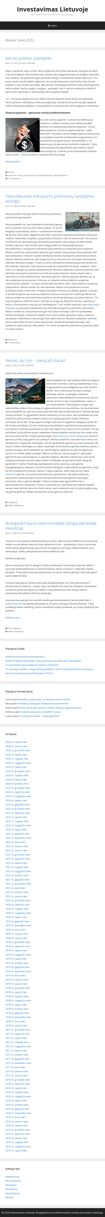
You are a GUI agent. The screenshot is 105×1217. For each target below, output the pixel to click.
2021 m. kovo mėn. (15, 888)
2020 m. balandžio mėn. (18, 925)
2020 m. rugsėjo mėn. (17, 908)
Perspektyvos (12, 1193)
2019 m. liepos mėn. (16, 958)
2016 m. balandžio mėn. (18, 1113)
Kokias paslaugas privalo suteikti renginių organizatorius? (50, 707)
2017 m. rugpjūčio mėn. (18, 1046)
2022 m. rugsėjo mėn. (17, 821)
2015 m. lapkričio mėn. (17, 1133)
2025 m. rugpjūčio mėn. (18, 762)
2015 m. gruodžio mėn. (18, 1129)
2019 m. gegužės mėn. (17, 967)
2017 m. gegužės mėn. (17, 1058)
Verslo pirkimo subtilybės (28, 58)
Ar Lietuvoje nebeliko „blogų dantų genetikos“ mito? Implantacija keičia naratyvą (48, 669)
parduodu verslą (15, 175)
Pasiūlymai (12, 502)
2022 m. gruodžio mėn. (18, 808)
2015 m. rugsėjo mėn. (17, 1142)
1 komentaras (14, 178)
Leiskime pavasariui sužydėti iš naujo (40, 711)
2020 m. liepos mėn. (16, 917)
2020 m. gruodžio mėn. (18, 900)
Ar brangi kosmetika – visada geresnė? (39, 716)
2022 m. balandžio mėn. (18, 837)
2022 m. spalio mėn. (16, 817)
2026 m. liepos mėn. (16, 742)
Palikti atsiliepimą (16, 505)
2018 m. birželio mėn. (17, 1008)
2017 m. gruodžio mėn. (18, 1029)
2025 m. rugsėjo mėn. (17, 758)
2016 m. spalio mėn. (16, 1088)
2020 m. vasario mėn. (17, 933)
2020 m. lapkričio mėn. (17, 904)
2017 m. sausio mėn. (16, 1075)
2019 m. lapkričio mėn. (17, 946)
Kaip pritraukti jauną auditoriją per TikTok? (29, 673)
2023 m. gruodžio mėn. (18, 787)
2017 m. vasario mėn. (17, 1071)
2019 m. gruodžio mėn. (18, 942)
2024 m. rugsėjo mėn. (17, 775)
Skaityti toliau (13, 161)
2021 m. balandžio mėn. (18, 883)
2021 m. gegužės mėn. (17, 879)
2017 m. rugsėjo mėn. (17, 1042)
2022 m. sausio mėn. (16, 850)
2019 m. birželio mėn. (17, 963)
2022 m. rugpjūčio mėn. (18, 825)
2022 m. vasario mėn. (17, 846)
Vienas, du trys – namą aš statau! (35, 360)
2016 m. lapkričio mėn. (17, 1083)
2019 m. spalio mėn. (16, 950)
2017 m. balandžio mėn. (18, 1063)
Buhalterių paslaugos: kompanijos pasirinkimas (44, 699)
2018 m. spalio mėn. (16, 992)
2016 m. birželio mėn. (17, 1104)
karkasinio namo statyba (70, 436)
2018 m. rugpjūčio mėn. (18, 1000)
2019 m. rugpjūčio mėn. (18, 954)
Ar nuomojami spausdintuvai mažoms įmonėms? (32, 664)
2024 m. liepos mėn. (16, 779)
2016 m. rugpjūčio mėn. (18, 1096)
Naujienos (12, 339)
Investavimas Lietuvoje (52, 9)
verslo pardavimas (44, 175)
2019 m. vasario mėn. (17, 979)
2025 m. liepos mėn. (16, 767)
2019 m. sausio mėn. (16, 983)
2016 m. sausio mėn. (16, 1125)
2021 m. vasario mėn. (17, 892)
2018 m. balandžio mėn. (18, 1017)
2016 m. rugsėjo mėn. (17, 1092)
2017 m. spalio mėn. (16, 1038)
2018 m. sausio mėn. (16, 1025)
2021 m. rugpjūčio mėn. (18, 871)
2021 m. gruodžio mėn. (18, 854)
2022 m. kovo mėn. (15, 842)
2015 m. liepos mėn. (16, 1150)
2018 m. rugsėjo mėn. (17, 996)
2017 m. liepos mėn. (16, 1050)
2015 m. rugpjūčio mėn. (18, 1146)
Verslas (11, 172)
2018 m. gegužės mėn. (17, 1013)
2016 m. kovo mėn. (15, 1117)
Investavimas (12, 1176)
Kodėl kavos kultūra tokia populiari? (25, 656)
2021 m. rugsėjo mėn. (17, 867)
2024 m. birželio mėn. (17, 783)
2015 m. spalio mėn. (16, 1138)
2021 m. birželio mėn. (17, 875)
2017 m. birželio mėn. (17, 1054)
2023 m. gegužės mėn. (17, 804)
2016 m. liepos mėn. (16, 1100)
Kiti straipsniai (14, 628)
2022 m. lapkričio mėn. (17, 812)
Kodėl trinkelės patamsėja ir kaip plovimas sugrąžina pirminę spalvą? (43, 660)
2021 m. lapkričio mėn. (17, 858)
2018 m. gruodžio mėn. (18, 988)
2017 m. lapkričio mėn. (17, 1033)
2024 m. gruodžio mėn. (18, 771)
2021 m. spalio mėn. (16, 863)
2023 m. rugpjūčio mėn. (18, 796)
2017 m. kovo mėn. (15, 1067)
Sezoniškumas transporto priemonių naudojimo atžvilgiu (49, 198)
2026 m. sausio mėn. (16, 746)
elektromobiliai (13, 603)
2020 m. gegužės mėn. (17, 921)
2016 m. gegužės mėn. (17, 1108)
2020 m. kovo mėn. (15, 929)
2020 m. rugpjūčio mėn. (18, 913)
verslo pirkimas (61, 175)
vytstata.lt (10, 474)
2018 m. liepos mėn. (16, 1004)
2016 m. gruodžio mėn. (18, 1079)
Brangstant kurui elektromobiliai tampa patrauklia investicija (50, 525)
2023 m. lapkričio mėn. (17, 792)
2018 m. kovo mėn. (15, 1021)
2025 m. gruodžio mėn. (18, 750)
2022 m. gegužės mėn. (17, 833)
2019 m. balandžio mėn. (18, 971)
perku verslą (29, 175)
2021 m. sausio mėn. (16, 896)
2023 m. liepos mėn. (16, 800)
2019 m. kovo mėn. (15, 975)
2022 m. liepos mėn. (16, 829)
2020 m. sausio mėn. (16, 938)
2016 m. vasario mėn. (17, 1121)
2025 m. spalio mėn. (16, 754)
